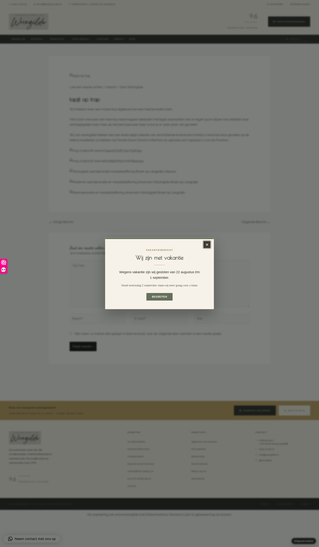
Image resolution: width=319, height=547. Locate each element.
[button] (32, 539)
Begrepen (159, 297)
